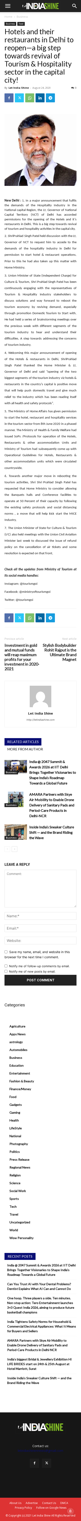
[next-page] (14, 849)
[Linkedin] (40, 97)
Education (16, 1065)
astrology (16, 1042)
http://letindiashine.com (41, 719)
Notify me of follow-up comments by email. (39, 966)
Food (21, 23)
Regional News (19, 1167)
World (13, 1230)
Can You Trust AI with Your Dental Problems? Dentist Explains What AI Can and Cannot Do (39, 1286)
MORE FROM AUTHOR (25, 749)
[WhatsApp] (29, 97)
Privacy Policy (23, 1508)
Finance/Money (20, 1089)
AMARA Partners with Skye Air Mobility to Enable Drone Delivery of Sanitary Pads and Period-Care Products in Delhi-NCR (51, 805)
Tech (13, 1206)
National (15, 1136)
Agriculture (17, 1026)
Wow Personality (21, 1238)
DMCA (64, 1503)
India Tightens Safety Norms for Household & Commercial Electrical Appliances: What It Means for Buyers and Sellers (41, 1326)
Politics (14, 1152)
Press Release (19, 1159)
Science (14, 1183)
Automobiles (18, 1050)
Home (8, 17)
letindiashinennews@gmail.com (40, 1450)
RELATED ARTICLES (23, 742)
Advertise (32, 1503)
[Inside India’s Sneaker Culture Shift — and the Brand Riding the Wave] (15, 832)
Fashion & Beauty (21, 1081)
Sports (14, 1199)
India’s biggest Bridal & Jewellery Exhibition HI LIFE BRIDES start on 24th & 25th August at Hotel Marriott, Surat (39, 1364)
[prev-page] (7, 849)
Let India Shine (19, 87)
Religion (15, 1175)
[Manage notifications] (70, 1511)
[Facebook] (9, 97)
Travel (13, 1214)
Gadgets (15, 1104)
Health (14, 1120)
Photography (18, 1144)
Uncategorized (19, 1222)
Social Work (17, 1191)
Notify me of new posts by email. (32, 971)
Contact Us (49, 1503)
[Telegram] (50, 97)
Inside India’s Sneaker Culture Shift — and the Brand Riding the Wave (51, 832)
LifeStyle (15, 1128)
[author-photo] (40, 707)
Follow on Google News (51, 1508)
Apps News (17, 1034)
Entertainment (19, 1073)
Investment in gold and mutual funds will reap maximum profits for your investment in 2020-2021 (21, 657)
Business (22, 17)
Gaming (14, 1112)
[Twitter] (19, 97)
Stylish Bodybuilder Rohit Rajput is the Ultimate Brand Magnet (59, 652)
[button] (7, 6)
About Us (15, 1503)
